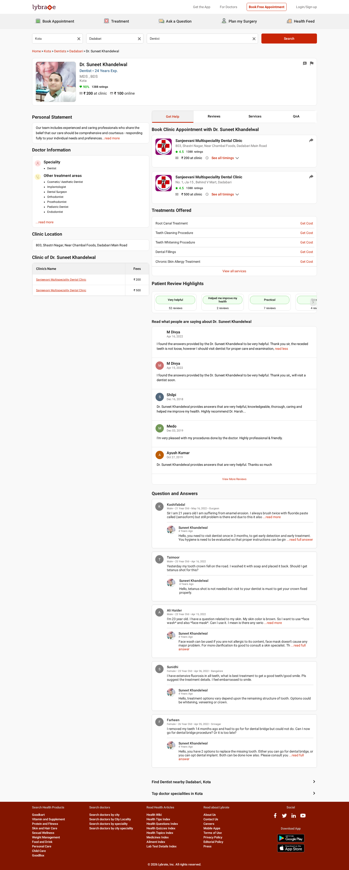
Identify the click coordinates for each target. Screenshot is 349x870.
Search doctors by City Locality (110, 819)
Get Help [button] (172, 116)
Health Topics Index (159, 833)
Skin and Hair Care (44, 828)
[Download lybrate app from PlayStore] (291, 841)
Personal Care (41, 846)
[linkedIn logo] (294, 817)
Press (207, 846)
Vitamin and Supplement (48, 819)
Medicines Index (157, 837)
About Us (209, 815)
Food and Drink (42, 842)
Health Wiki (154, 815)
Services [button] (255, 116)
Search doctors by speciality (108, 824)
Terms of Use (212, 833)
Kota (47, 51)
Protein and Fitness (45, 824)
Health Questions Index (162, 824)
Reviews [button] (214, 116)
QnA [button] (296, 116)
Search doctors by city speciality (111, 828)
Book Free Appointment (266, 7)
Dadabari (76, 51)
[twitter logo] (284, 817)
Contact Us (210, 819)
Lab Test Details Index (161, 846)
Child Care (39, 851)
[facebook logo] (275, 817)
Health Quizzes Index (160, 828)
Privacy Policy (212, 837)
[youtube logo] (303, 817)
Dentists (60, 51)
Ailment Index (155, 842)
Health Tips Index (158, 819)
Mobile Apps (211, 828)
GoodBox (38, 855)
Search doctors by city (104, 815)
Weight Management (46, 837)
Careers (208, 824)
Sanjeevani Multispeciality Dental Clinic (61, 279)
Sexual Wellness (43, 833)
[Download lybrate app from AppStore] (291, 851)
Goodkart (38, 815)
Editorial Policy (213, 842)
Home (36, 51)
